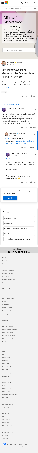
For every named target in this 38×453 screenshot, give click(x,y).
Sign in (10, 198)
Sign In (33, 3)
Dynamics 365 (5, 360)
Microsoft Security (6, 357)
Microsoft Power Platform (8, 366)
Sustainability (5, 438)
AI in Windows (5, 276)
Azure (3, 385)
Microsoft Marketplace (7, 401)
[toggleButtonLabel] (35, 8)
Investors (4, 429)
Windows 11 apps (6, 282)
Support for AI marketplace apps (10, 394)
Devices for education (7, 326)
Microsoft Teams (6, 370)
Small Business (5, 376)
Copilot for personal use (8, 273)
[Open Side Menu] (2, 2)
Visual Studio (5, 407)
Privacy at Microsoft (7, 426)
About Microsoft (6, 419)
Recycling (29, 448)
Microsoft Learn (6, 391)
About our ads (5, 450)
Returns (4, 301)
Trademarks (13, 448)
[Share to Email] (29, 251)
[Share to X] (16, 251)
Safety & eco (21, 448)
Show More (7, 87)
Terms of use (5, 448)
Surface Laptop (5, 264)
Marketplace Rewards (7, 404)
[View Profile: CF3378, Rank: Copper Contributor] (4, 110)
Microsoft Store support (8, 298)
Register (27, 3)
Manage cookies (29, 446)
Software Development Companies (15, 229)
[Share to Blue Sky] (22, 251)
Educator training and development (10, 338)
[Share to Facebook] (13, 251)
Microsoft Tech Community (8, 398)
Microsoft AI (5, 354)
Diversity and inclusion (7, 432)
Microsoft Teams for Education (9, 329)
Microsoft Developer (7, 388)
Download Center (6, 295)
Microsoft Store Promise (8, 310)
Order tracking (5, 304)
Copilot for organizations (8, 270)
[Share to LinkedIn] (9, 251)
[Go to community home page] (6, 2)
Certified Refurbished (7, 307)
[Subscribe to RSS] (25, 251)
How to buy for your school (8, 335)
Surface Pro (5, 260)
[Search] (22, 3)
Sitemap (4, 446)
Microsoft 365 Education (8, 332)
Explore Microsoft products (8, 279)
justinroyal (10, 62)
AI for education (6, 345)
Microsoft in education (7, 323)
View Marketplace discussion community (17, 239)
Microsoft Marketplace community (12, 8)
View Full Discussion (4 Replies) (12, 104)
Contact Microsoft (13, 446)
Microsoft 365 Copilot (7, 373)
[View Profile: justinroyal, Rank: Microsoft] (3, 63)
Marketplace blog (10, 218)
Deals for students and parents (9, 342)
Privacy (21, 446)
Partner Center (8, 223)
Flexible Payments (6, 314)
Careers (4, 416)
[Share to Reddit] (19, 251)
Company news (5, 422)
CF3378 (9, 109)
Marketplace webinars (11, 234)
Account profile (5, 292)
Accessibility (5, 435)
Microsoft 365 (5, 363)
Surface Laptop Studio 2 (8, 267)
